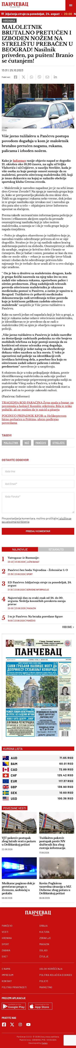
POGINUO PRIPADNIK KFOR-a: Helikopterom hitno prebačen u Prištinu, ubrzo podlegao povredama (34, 419)
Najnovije (20, 549)
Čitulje (44, 956)
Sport (30, 574)
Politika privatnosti (14, 987)
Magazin (31, 608)
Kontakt (7, 981)
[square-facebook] (4, 1024)
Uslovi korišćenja (50, 968)
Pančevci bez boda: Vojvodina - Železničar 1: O (38, 570)
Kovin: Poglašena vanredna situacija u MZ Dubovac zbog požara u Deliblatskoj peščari (55, 888)
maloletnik (11, 442)
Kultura (44, 932)
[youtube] (28, 1024)
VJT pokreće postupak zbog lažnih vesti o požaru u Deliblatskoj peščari (19, 841)
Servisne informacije (37, 589)
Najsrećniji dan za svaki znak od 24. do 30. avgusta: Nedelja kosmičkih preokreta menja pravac (37, 601)
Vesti (5, 932)
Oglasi (43, 950)
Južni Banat (33, 562)
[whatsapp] (31, 77)
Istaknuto (56, 549)
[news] (19, 823)
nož (27, 442)
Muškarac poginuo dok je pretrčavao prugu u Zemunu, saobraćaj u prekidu (18, 888)
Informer (19, 160)
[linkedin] (55, 77)
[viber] (39, 77)
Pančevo (41, 442)
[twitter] (23, 77)
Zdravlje (45, 938)
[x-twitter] (12, 1024)
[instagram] (20, 1024)
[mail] (47, 77)
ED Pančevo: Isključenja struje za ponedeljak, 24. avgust (40, 584)
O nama (6, 968)
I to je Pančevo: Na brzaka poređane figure (35, 616)
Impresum (7, 975)
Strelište (58, 442)
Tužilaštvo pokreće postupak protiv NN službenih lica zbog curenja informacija (52, 843)
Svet (5, 956)
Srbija (43, 925)
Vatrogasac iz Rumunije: (23, 557)
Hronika (9, 20)
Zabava (6, 950)
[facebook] (15, 77)
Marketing (45, 987)
